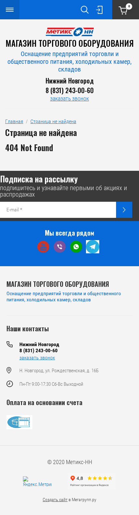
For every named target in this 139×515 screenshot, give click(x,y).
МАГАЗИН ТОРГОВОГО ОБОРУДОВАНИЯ (69, 43)
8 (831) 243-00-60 (70, 90)
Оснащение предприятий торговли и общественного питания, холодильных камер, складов (69, 61)
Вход (99, 9)
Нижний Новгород (70, 80)
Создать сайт (55, 499)
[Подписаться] (124, 210)
